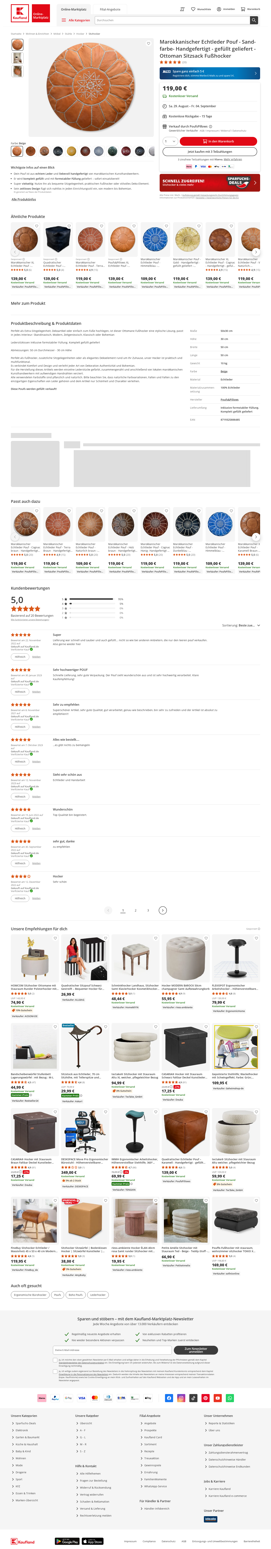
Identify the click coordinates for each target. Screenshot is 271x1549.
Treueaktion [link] (151, 1458)
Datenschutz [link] (169, 1541)
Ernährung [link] (151, 1472)
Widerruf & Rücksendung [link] (95, 1487)
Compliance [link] (149, 1541)
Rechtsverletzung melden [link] (96, 1515)
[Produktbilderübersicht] (17, 87)
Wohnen (21, 1458)
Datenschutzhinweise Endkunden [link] (229, 1466)
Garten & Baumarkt (27, 1437)
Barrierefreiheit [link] (252, 1541)
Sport (19, 1479)
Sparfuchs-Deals (26, 1423)
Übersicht (86, 1423)
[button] (93, 599)
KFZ (18, 1486)
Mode (19, 1465)
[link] (110, 9)
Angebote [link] (150, 1423)
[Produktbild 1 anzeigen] (17, 45)
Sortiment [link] (150, 1444)
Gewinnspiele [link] (152, 1465)
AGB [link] (184, 1541)
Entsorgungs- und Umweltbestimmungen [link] (215, 1541)
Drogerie (21, 1472)
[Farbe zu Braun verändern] (44, 151)
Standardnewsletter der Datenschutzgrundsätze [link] (81, 1362)
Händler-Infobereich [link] (156, 1508)
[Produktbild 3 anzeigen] (17, 71)
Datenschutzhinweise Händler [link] (227, 1459)
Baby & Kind (23, 1451)
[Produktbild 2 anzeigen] (17, 58)
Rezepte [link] (149, 1451)
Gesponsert (16, 259)
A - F (82, 1430)
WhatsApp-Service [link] (155, 1486)
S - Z (82, 1451)
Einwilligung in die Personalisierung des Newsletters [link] (83, 1374)
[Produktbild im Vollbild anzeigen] (91, 87)
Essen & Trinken (26, 1493)
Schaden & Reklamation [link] (94, 1501)
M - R (83, 1444)
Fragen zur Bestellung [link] (93, 1480)
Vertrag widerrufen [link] (92, 1494)
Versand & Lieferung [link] (92, 1508)
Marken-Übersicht (27, 1500)
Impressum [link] (130, 1541)
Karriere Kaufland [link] (220, 1489)
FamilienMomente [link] (155, 1479)
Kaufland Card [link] (153, 1437)
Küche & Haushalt (27, 1444)
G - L (83, 1437)
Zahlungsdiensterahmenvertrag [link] (228, 1452)
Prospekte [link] (150, 1430)
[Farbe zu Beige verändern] (17, 151)
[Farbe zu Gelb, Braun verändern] (85, 151)
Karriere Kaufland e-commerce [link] (228, 1496)
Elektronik (22, 1430)
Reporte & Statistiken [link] (222, 1423)
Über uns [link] (214, 1430)
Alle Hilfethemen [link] (90, 1473)
